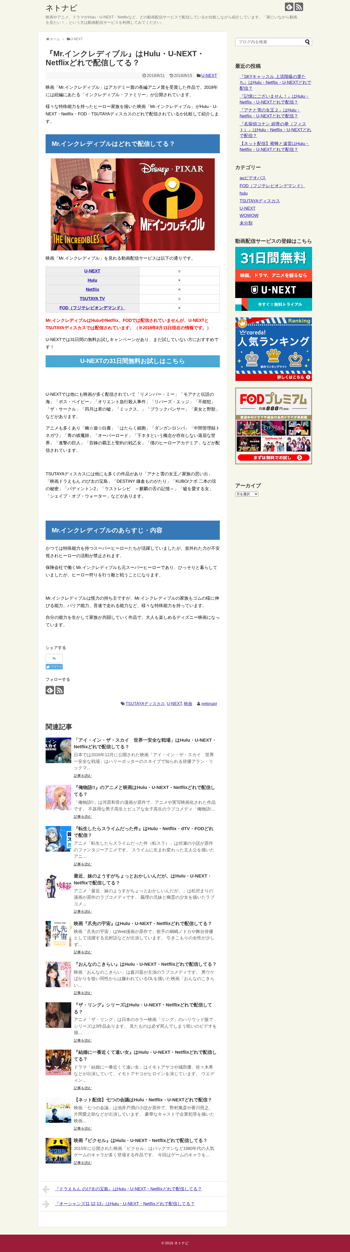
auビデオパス (253, 177)
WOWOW (249, 215)
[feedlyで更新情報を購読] (289, 7)
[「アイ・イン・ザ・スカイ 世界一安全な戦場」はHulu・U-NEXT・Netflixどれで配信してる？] (58, 750)
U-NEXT (209, 75)
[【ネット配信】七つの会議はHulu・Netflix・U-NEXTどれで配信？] (58, 1110)
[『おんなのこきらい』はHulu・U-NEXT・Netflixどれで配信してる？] (58, 974)
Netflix (92, 289)
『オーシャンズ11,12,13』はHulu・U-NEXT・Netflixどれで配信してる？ (125, 1203)
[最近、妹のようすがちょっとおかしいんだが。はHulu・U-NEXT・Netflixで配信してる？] (58, 886)
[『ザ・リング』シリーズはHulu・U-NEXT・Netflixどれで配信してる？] (58, 1015)
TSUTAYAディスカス (145, 703)
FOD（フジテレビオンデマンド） (92, 307)
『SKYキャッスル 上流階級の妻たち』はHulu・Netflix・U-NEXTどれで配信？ (275, 82)
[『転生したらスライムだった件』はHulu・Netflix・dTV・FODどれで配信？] (58, 839)
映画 (188, 703)
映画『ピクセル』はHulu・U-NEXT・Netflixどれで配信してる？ (141, 1140)
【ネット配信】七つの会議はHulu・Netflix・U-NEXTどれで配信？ (143, 1099)
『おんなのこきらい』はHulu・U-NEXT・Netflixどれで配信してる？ (145, 964)
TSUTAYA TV (92, 298)
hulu (244, 193)
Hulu (92, 280)
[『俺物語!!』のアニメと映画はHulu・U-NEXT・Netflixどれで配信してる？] (58, 797)
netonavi (209, 703)
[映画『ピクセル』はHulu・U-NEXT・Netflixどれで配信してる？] (58, 1150)
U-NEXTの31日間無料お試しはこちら (132, 360)
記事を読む (83, 776)
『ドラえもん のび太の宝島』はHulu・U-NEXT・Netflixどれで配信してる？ (128, 1189)
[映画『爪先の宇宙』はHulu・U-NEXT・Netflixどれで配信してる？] (58, 934)
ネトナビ (61, 8)
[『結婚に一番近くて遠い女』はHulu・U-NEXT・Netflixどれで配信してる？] (58, 1062)
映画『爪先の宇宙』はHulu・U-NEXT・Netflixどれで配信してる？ (143, 923)
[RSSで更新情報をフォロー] (299, 7)
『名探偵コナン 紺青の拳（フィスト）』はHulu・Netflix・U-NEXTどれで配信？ (275, 130)
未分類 (246, 223)
